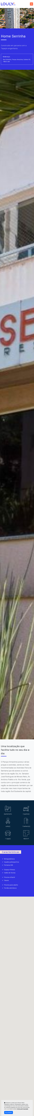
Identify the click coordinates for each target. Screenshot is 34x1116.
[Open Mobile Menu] (31, 4)
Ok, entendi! (8, 1112)
